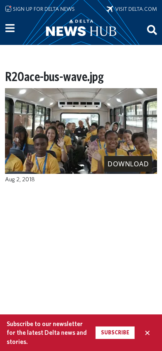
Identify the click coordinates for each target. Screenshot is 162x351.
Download (128, 163)
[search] (152, 29)
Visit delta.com (135, 8)
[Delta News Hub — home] (81, 39)
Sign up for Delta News (43, 8)
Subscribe (115, 332)
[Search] (152, 29)
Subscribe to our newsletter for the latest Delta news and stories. (47, 333)
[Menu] (10, 28)
